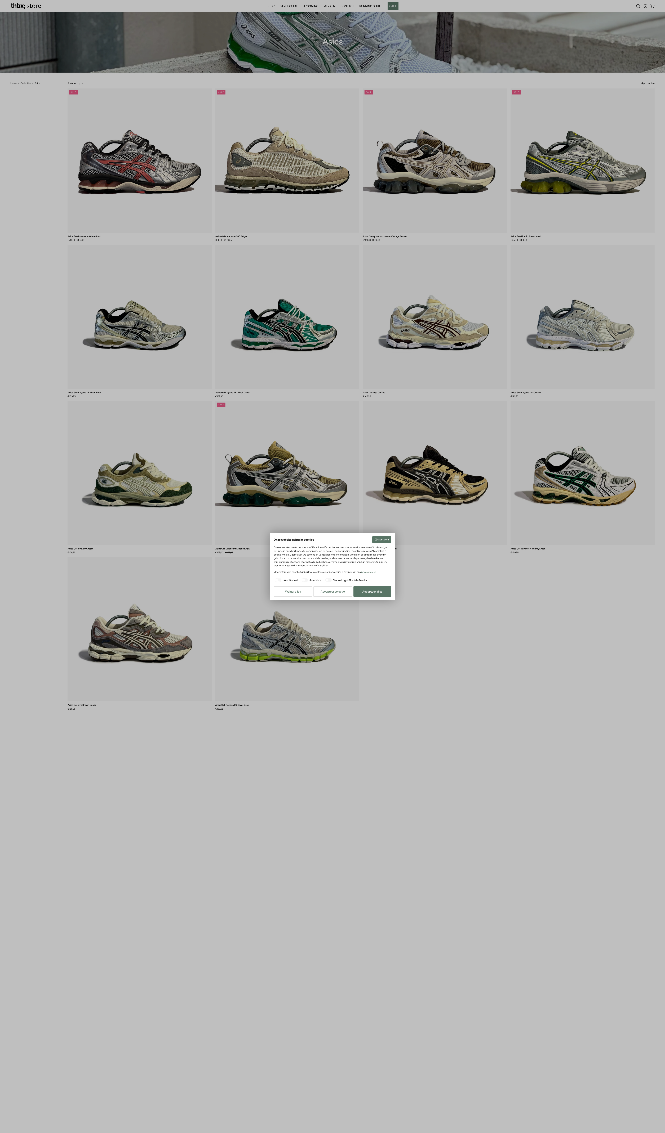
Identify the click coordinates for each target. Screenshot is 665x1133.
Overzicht (383, 539)
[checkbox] (286, 580)
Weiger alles (293, 591)
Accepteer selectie (333, 591)
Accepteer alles (372, 591)
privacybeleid (368, 572)
